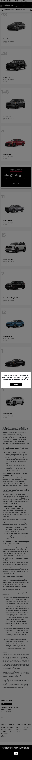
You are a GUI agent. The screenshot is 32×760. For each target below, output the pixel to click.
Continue (16, 384)
